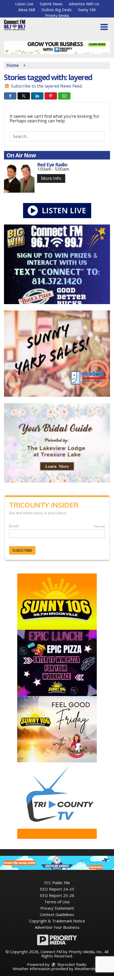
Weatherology (87, 968)
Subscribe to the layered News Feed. (46, 86)
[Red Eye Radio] (19, 177)
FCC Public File (57, 882)
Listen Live (24, 3)
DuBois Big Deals (56, 9)
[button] (104, 27)
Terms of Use (57, 901)
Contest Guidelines (57, 914)
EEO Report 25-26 (57, 895)
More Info (51, 178)
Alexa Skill (26, 9)
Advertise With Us (84, 3)
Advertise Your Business (57, 927)
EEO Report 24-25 (57, 889)
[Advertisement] (57, 47)
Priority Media (57, 15)
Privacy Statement (57, 908)
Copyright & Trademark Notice (57, 920)
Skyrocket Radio (71, 964)
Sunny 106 (87, 9)
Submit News (51, 3)
